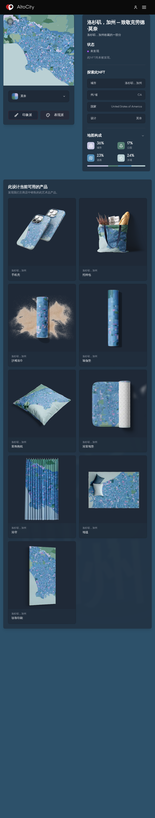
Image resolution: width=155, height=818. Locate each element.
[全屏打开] (10, 21)
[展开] (142, 135)
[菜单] (146, 7)
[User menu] (136, 7)
